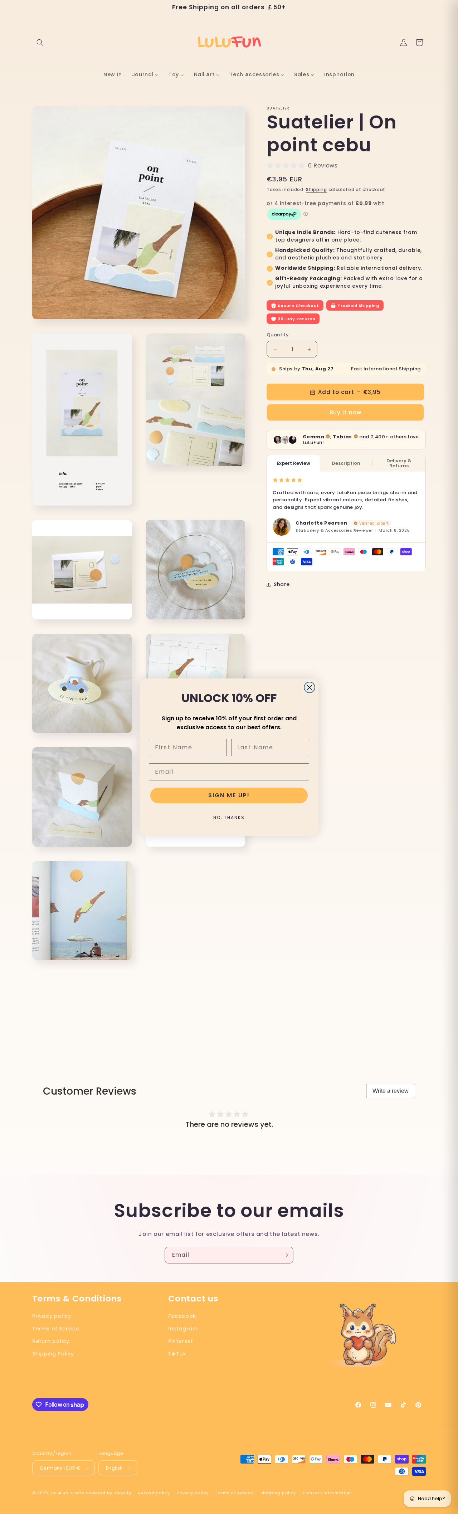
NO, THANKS (229, 817)
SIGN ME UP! (229, 795)
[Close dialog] (309, 687)
